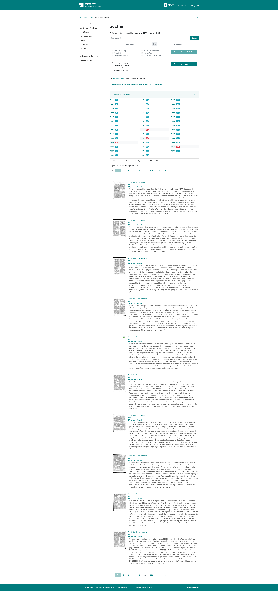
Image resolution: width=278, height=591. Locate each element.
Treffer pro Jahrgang (121, 95)
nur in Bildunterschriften (153, 55)
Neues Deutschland (121, 55)
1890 (173, 125)
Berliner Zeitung (120, 51)
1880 (143, 142)
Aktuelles (84, 44)
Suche (91, 18)
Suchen (195, 38)
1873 (143, 112)
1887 (173, 112)
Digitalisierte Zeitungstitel (90, 24)
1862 (112, 125)
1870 (143, 100)
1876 (143, 125)
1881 (143, 147)
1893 (173, 138)
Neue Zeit (117, 53)
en (197, 18)
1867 (112, 147)
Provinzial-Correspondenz (123, 68)
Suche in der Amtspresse (184, 64)
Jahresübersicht (86, 36)
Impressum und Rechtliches (105, 587)
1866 (112, 142)
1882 (143, 151)
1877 (143, 129)
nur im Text (148, 53)
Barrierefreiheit (122, 587)
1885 (173, 104)
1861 (112, 121)
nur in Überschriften (151, 51)
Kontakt (83, 48)
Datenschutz (89, 587)
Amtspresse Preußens (88, 28)
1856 (112, 100)
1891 (173, 129)
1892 (173, 134)
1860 (112, 117)
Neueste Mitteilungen (122, 65)
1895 (173, 147)
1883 (143, 155)
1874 (143, 117)
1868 (112, 151)
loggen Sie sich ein (118, 78)
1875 (143, 121)
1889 (173, 121)
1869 (112, 155)
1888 (173, 117)
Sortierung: (114, 161)
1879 (143, 138)
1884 (173, 100)
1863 (112, 129)
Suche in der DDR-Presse (184, 51)
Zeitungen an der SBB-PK (89, 56)
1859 (112, 112)
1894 (173, 142)
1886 (173, 108)
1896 (173, 151)
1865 (112, 138)
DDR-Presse (84, 32)
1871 (143, 104)
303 (151, 170)
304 (159, 170)
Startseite (83, 18)
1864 (112, 134)
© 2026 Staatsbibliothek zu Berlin (141, 587)
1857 (112, 104)
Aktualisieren (155, 160)
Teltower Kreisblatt (121, 70)
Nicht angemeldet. (193, 587)
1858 (112, 108)
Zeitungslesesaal (86, 60)
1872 (143, 108)
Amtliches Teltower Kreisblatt (125, 63)
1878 (143, 134)
